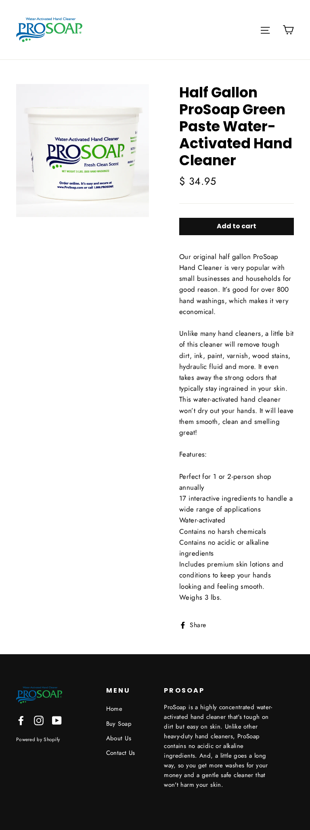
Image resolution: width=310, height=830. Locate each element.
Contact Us (120, 752)
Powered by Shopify (38, 739)
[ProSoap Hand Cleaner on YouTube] (57, 719)
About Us (118, 738)
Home (114, 708)
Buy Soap (119, 723)
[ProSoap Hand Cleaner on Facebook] (21, 719)
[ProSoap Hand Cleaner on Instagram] (39, 719)
